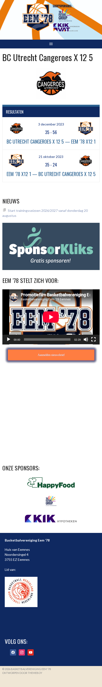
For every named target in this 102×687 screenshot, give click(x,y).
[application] (51, 316)
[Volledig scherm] (93, 339)
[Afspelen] (8, 339)
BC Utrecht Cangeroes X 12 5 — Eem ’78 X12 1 (51, 141)
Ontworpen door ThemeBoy (22, 672)
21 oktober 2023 (51, 157)
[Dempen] (85, 339)
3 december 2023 (51, 124)
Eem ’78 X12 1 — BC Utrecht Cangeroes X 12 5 (51, 173)
